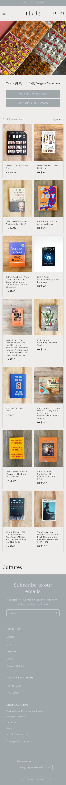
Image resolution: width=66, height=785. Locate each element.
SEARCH (10, 659)
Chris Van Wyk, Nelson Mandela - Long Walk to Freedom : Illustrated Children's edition (48, 413)
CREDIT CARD (13, 686)
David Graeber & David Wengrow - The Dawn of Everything (17, 474)
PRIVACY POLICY (15, 666)
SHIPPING (11, 644)
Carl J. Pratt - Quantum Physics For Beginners (48, 279)
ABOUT (10, 637)
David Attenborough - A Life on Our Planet (16, 222)
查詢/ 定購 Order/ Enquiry (33, 102)
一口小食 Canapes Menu (33, 93)
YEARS (23, 779)
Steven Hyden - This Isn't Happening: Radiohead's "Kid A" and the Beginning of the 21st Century (16, 537)
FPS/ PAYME (12, 693)
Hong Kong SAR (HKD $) (31, 767)
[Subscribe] (55, 613)
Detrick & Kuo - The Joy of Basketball (47, 222)
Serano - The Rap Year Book (17, 167)
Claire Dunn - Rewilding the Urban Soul (47, 343)
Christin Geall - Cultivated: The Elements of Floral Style (46, 475)
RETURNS (11, 651)
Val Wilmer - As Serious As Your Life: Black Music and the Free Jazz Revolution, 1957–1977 (48, 537)
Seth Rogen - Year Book (14, 409)
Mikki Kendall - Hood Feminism (48, 167)
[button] (4, 13)
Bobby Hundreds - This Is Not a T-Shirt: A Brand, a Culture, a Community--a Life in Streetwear (17, 282)
